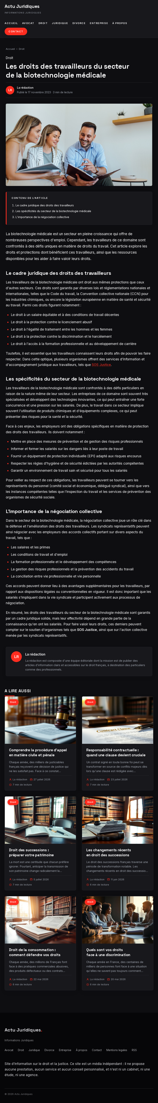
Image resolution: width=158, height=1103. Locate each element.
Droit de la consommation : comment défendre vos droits (35, 952)
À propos (119, 23)
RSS (134, 1050)
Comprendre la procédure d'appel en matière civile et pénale (38, 752)
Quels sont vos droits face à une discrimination (108, 952)
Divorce (79, 23)
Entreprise (99, 23)
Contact (15, 31)
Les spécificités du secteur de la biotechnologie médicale (53, 211)
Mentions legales (116, 1050)
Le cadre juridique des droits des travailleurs (44, 205)
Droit (43, 23)
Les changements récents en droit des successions (108, 852)
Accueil (11, 23)
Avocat (28, 23)
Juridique (60, 23)
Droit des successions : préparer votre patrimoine (31, 852)
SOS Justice (101, 365)
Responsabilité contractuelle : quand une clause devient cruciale (115, 752)
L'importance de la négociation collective (42, 217)
